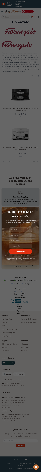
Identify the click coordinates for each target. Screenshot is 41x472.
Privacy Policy (27, 259)
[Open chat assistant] (36, 467)
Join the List (20, 251)
